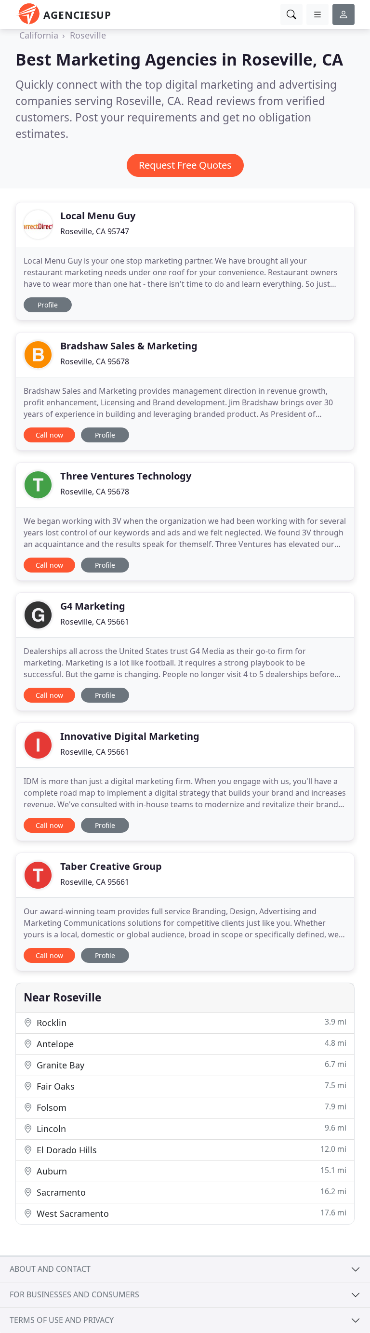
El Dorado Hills (190, 1150)
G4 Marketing (92, 606)
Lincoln (190, 1128)
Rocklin (190, 1022)
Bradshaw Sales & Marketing (129, 345)
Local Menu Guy (97, 215)
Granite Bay (190, 1065)
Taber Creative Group (111, 866)
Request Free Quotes (185, 165)
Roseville (88, 35)
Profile (48, 304)
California (38, 35)
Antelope (190, 1044)
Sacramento (190, 1192)
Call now (49, 435)
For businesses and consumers (74, 1294)
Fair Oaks (190, 1086)
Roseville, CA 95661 (94, 621)
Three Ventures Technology (125, 475)
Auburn (190, 1171)
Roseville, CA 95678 (94, 361)
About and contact (50, 1269)
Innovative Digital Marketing (129, 736)
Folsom (190, 1107)
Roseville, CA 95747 (94, 231)
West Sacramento (190, 1213)
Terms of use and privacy (62, 1320)
